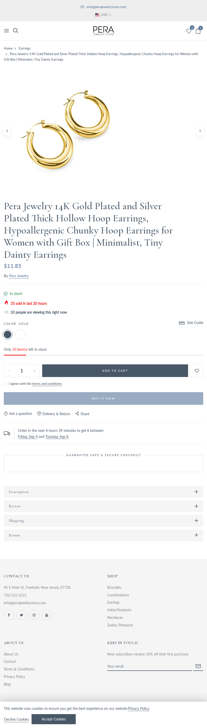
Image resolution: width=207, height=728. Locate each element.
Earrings (113, 602)
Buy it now (103, 398)
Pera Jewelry (19, 276)
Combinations (118, 595)
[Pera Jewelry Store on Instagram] (34, 615)
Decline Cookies (16, 719)
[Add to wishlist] (197, 370)
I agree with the (35, 384)
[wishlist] (188, 31)
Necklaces (115, 617)
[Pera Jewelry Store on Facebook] (9, 615)
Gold (7, 334)
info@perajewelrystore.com (106, 7)
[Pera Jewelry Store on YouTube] (47, 615)
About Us (11, 654)
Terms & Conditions (19, 669)
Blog (7, 684)
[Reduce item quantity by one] (9, 371)
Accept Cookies (54, 719)
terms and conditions (47, 384)
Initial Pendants (119, 610)
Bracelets (114, 587)
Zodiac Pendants (120, 625)
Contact (10, 661)
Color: (16, 323)
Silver (20, 334)
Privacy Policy (14, 676)
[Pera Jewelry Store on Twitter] (21, 615)
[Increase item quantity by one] (34, 371)
